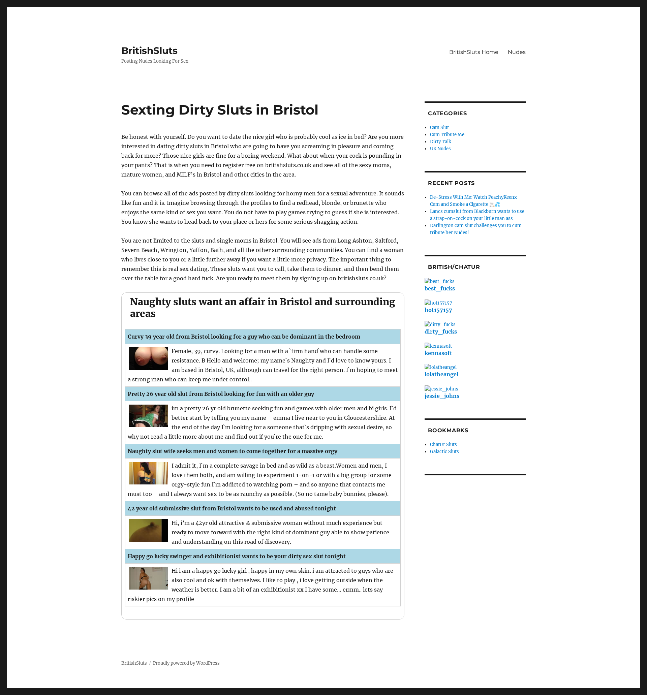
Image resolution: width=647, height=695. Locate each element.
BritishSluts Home (473, 52)
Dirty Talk (440, 142)
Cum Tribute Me (447, 134)
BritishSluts (149, 50)
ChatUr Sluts (443, 444)
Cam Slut (439, 127)
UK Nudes (440, 149)
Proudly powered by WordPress (186, 663)
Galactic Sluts (444, 451)
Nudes (517, 52)
